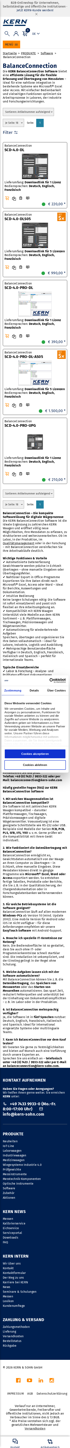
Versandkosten (13, 1336)
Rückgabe (10, 1345)
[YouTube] (29, 1381)
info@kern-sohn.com (23, 1114)
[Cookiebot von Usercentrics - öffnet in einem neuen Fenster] (50, 680)
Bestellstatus (12, 1341)
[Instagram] (51, 1381)
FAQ (5, 1242)
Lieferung (9, 1331)
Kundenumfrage (14, 1306)
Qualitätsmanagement (18, 543)
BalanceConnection (16, 57)
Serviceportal (12, 1233)
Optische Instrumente (18, 1183)
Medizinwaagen (13, 1160)
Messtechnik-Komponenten (22, 1179)
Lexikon (8, 1301)
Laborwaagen (12, 1150)
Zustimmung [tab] (12, 690)
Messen (8, 1219)
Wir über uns (12, 1263)
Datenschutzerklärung (52, 1393)
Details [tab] (34, 690)
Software (47, 53)
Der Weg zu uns (13, 1277)
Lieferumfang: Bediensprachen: (32, 186)
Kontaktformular (14, 1273)
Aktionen (9, 1197)
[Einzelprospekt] (27, 198)
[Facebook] (18, 1381)
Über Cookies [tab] (56, 690)
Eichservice (11, 1228)
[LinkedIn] (41, 1381)
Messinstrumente (15, 1174)
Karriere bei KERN (15, 1282)
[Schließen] (36, 14)
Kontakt (8, 1268)
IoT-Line (8, 1146)
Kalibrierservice (14, 1223)
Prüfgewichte (12, 1169)
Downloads (10, 1237)
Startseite (10, 53)
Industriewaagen (14, 1155)
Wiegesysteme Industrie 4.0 (22, 1165)
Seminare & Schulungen (20, 1291)
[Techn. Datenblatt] (20, 198)
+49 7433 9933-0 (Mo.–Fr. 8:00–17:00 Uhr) (29, 1106)
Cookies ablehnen (35, 764)
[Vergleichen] (14, 198)
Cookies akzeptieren (35, 753)
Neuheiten (10, 1141)
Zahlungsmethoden (16, 1327)
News (6, 1287)
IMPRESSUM (15, 1393)
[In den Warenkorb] (7, 198)
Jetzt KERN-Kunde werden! (35, 10)
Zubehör (8, 1193)
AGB (30, 1393)
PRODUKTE (28, 53)
